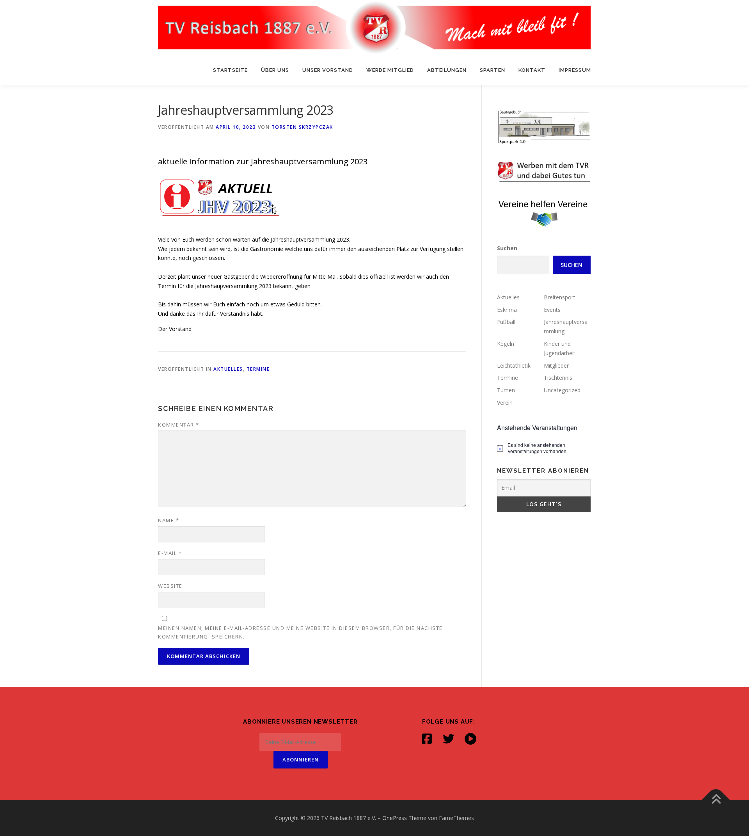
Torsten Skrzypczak (302, 127)
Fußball (506, 322)
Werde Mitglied (390, 70)
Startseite (230, 70)
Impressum (575, 70)
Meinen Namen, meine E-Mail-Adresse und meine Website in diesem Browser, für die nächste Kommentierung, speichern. (300, 632)
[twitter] (448, 739)
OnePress (394, 818)
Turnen (506, 390)
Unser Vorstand (327, 70)
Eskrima (507, 309)
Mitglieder (556, 365)
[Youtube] (470, 739)
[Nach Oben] (716, 799)
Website (170, 585)
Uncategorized (562, 390)
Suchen (507, 248)
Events (552, 309)
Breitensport (559, 297)
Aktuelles (228, 369)
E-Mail (170, 553)
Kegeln (505, 343)
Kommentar (178, 424)
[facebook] (427, 739)
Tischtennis (558, 377)
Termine (258, 369)
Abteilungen (447, 70)
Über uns (275, 70)
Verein (505, 402)
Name (168, 520)
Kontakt (531, 70)
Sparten (492, 70)
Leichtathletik (514, 365)
